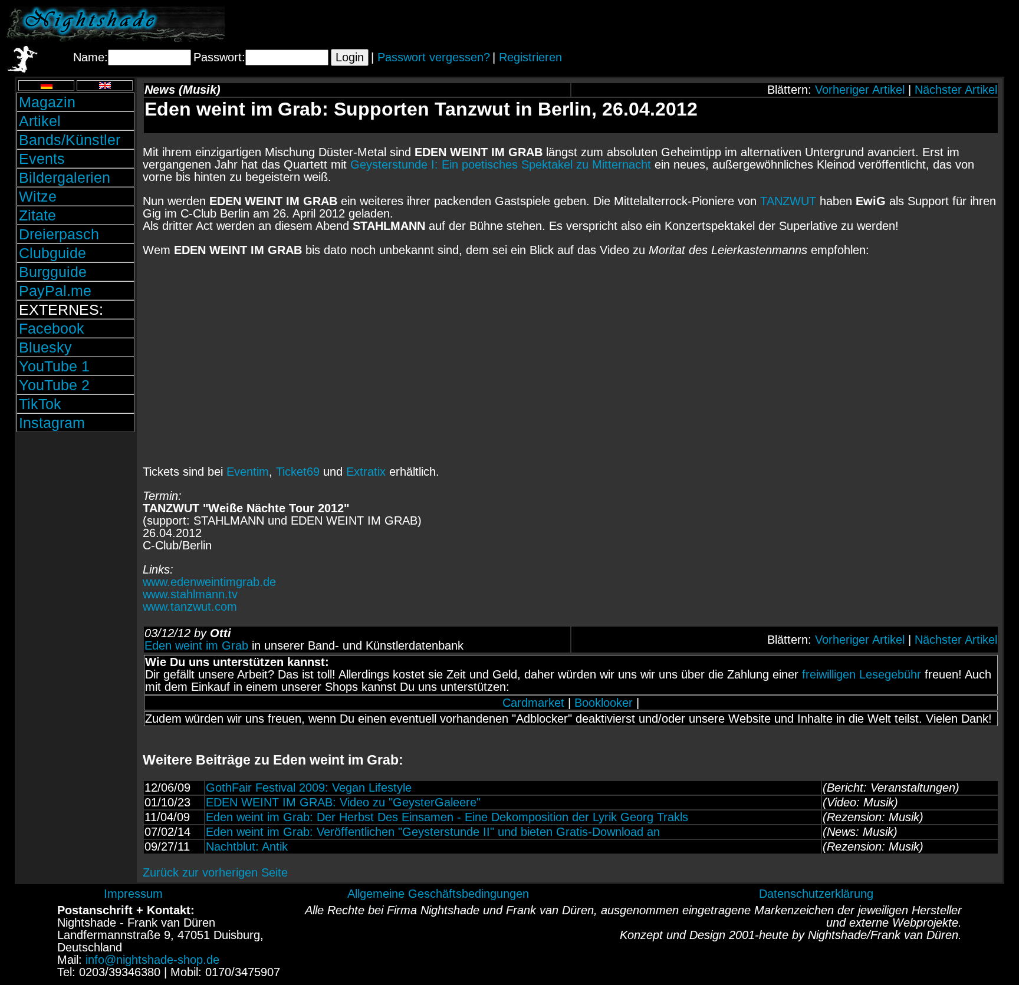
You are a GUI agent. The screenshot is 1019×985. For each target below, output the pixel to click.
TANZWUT (788, 201)
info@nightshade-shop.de (152, 959)
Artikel (40, 121)
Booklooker (603, 702)
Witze (38, 196)
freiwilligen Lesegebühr (861, 674)
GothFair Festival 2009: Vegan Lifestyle (309, 787)
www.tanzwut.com (190, 606)
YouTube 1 (54, 366)
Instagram (52, 422)
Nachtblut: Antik (247, 846)
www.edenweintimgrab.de (209, 581)
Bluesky (45, 347)
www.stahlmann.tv (190, 594)
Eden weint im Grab (196, 645)
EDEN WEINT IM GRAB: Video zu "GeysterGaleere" (343, 802)
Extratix (366, 471)
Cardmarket (533, 702)
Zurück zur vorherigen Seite (215, 872)
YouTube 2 (54, 385)
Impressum (133, 893)
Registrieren (530, 57)
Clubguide (52, 253)
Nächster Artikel (956, 89)
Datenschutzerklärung (816, 893)
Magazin (47, 102)
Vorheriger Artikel (860, 89)
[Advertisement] (875, 24)
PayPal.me (55, 290)
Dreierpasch (59, 234)
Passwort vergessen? (433, 57)
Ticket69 (298, 471)
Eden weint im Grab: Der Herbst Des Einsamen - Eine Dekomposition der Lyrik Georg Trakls (447, 817)
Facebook (51, 328)
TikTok (40, 404)
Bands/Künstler (69, 139)
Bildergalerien (64, 177)
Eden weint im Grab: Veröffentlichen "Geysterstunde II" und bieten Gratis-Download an (433, 831)
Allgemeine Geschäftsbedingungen (438, 893)
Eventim (247, 471)
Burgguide (53, 271)
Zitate (37, 215)
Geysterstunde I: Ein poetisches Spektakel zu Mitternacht (500, 164)
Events (42, 158)
